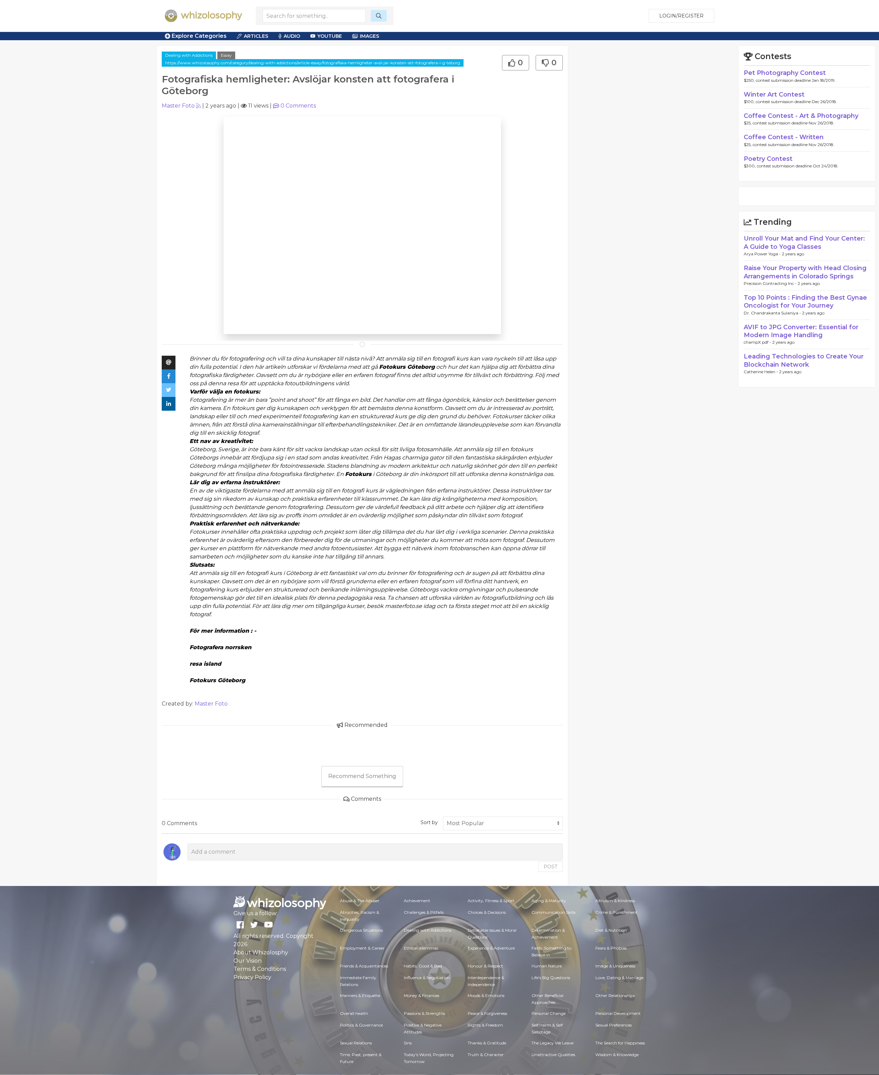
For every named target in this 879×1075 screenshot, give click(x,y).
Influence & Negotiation (427, 977)
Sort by (429, 822)
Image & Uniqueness (615, 965)
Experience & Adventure (491, 948)
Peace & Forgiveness (487, 1013)
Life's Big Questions (551, 977)
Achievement (417, 900)
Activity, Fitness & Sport (491, 900)
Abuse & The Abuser (359, 900)
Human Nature (547, 965)
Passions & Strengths (424, 1013)
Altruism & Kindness (615, 900)
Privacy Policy (252, 977)
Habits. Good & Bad (423, 965)
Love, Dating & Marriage (619, 977)
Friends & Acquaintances (364, 965)
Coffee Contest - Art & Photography (801, 116)
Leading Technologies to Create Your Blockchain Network (804, 360)
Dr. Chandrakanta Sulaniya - (773, 312)
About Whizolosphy (260, 952)
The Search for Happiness (620, 1042)
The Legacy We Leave (552, 1042)
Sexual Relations (356, 1042)
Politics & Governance (361, 1025)
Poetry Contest (768, 159)
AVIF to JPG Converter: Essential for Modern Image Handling (801, 331)
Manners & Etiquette (360, 995)
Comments (298, 105)
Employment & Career (362, 948)
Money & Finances (421, 995)
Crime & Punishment (616, 912)
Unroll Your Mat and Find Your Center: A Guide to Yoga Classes (804, 242)
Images (369, 36)
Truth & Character (486, 1054)
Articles (256, 36)
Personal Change (549, 1013)
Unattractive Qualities (553, 1054)
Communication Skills (553, 912)
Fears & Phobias (611, 948)
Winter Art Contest (774, 94)
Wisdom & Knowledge (617, 1054)
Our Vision (247, 960)
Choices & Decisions (487, 912)
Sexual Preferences (613, 1025)
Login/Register (681, 16)
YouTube (329, 36)
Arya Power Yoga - (763, 253)
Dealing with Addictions (189, 55)
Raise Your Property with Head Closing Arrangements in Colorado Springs (805, 272)
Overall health (354, 1013)
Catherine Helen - (761, 371)
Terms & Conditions (259, 969)
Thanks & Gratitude (487, 1042)
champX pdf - (758, 342)
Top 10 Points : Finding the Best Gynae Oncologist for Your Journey (805, 301)
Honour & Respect (485, 965)
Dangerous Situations (361, 930)
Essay (226, 55)
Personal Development (618, 1013)
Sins (408, 1042)
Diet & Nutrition (611, 930)
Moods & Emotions (486, 995)
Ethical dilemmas (421, 948)
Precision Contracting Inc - (771, 283)
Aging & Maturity (549, 900)
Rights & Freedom (485, 1025)
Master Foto (178, 105)
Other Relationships (615, 995)
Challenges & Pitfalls (424, 912)
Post (550, 867)
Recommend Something (362, 776)
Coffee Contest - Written (784, 137)
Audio (292, 36)
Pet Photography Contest (785, 73)
